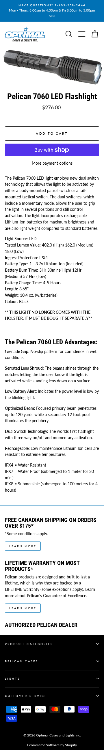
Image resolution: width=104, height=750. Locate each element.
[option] (52, 11)
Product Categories (29, 644)
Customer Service (26, 696)
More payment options (52, 163)
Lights (12, 678)
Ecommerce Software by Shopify (52, 745)
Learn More (22, 546)
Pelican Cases (21, 661)
